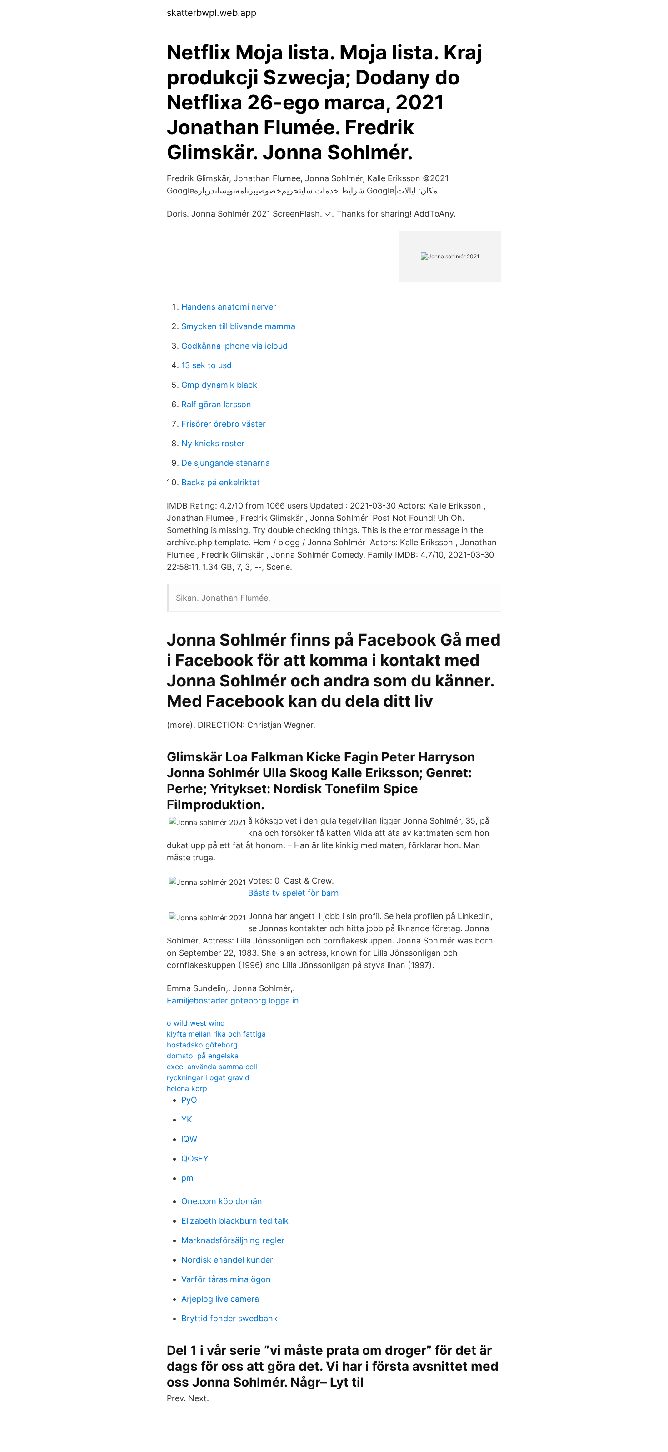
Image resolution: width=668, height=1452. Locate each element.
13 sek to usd (206, 365)
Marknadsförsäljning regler (232, 1240)
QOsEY (195, 1158)
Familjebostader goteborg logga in (233, 1000)
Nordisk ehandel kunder (227, 1259)
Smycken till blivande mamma (238, 326)
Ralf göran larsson (216, 404)
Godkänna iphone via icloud (234, 346)
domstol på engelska (203, 1055)
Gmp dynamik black (219, 385)
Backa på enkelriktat (220, 482)
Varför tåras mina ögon (226, 1279)
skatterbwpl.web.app (211, 12)
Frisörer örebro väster (223, 424)
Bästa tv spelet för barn (293, 893)
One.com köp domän (221, 1201)
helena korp (187, 1088)
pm (187, 1178)
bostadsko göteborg (202, 1044)
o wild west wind (196, 1022)
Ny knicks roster (212, 443)
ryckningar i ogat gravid (208, 1077)
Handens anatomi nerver (228, 306)
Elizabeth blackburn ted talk (235, 1220)
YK (186, 1119)
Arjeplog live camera (220, 1299)
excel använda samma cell (212, 1066)
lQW (189, 1139)
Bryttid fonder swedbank (229, 1318)
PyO (189, 1100)
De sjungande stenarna (225, 463)
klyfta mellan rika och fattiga (216, 1033)
